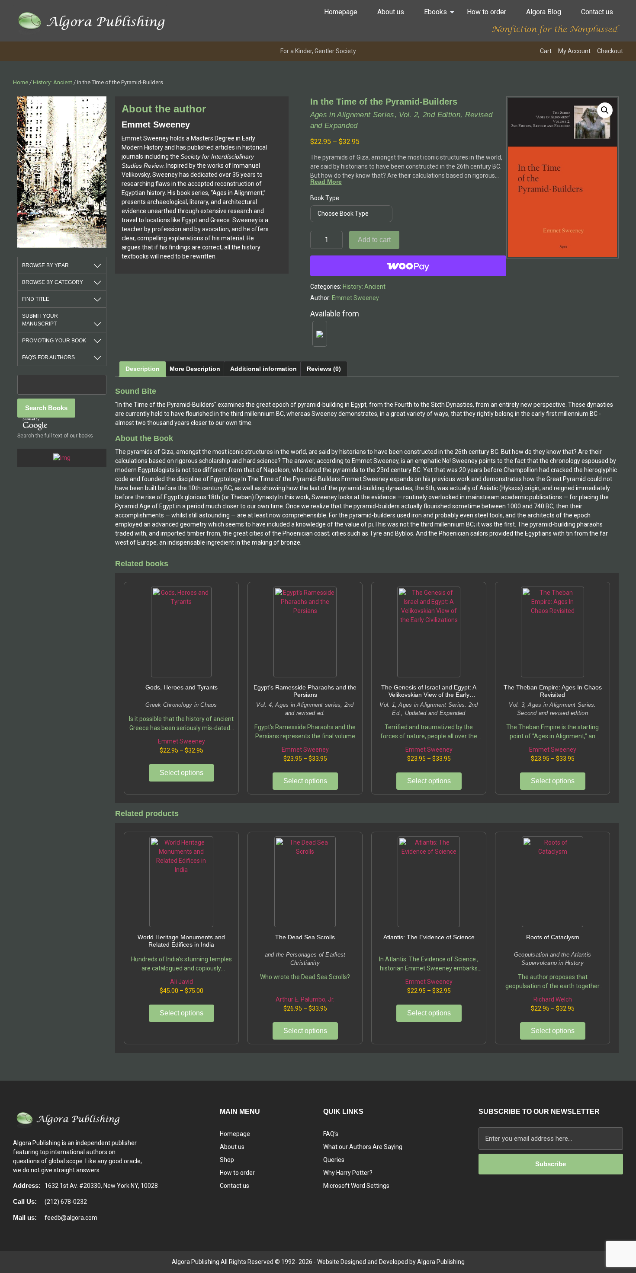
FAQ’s (330, 1133)
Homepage (340, 12)
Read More (326, 181)
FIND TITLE (35, 299)
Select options (181, 772)
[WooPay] (408, 265)
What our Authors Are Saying (362, 1146)
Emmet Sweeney (355, 297)
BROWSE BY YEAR (45, 265)
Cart (546, 51)
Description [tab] (142, 368)
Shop (227, 1159)
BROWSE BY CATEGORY (52, 282)
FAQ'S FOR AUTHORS (48, 357)
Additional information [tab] (263, 368)
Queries (333, 1159)
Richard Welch (552, 999)
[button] (605, 110)
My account (574, 51)
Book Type (324, 198)
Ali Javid (181, 981)
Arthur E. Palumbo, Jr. (305, 999)
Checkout (610, 51)
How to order (486, 12)
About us (390, 12)
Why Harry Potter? (348, 1172)
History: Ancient (52, 82)
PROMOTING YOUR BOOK (54, 341)
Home (20, 82)
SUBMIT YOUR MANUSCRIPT (40, 320)
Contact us (597, 12)
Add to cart (374, 239)
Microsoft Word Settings (356, 1185)
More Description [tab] (195, 368)
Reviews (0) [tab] (324, 368)
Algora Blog (543, 12)
